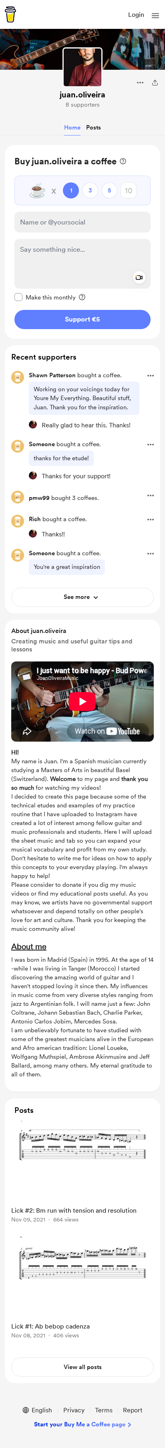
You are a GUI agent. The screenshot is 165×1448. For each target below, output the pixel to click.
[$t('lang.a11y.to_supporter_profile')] (33, 424)
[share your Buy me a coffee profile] (155, 82)
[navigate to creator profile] (82, 67)
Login (136, 14)
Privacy (74, 1410)
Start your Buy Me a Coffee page (79, 1424)
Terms (104, 1410)
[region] (82, 242)
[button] (155, 15)
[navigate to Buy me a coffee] (10, 14)
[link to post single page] (82, 1173)
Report (132, 1410)
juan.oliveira (82, 94)
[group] (82, 1176)
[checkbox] (45, 297)
